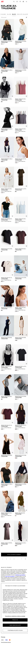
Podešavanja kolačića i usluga (15, 630)
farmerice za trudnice (20, 574)
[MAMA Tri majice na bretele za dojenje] (21, 87)
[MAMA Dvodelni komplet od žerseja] (7, 326)
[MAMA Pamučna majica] (21, 237)
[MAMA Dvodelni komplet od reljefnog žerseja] (21, 326)
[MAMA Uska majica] (21, 501)
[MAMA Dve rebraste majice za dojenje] (7, 207)
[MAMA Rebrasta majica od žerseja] (7, 117)
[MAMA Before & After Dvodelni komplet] (21, 177)
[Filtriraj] (26, 17)
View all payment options (6, 642)
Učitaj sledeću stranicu (14, 554)
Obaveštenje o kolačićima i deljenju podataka (15, 616)
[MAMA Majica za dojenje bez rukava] (7, 87)
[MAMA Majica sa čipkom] (7, 237)
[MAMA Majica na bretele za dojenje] (7, 443)
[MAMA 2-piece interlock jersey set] (7, 531)
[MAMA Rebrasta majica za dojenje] (7, 58)
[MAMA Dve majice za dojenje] (7, 266)
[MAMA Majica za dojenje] (21, 531)
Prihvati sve (15, 619)
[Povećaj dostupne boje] (2, 73)
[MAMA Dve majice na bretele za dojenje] (21, 147)
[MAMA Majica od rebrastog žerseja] (7, 29)
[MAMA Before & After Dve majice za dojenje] (21, 354)
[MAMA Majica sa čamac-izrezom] (21, 443)
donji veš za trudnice (10, 576)
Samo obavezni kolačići (15, 625)
